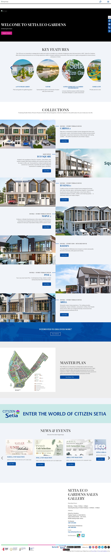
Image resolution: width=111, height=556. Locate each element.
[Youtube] (96, 548)
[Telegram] (102, 548)
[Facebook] (90, 548)
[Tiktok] (105, 548)
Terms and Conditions (102, 551)
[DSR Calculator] (109, 21)
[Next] (109, 458)
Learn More (64, 141)
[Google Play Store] (77, 547)
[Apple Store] (70, 547)
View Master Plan (70, 377)
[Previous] (2, 458)
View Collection (55, 333)
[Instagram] (93, 548)
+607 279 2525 (72, 523)
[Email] (109, 24)
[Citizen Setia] (109, 17)
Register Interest (7, 33)
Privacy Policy (94, 551)
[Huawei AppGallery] (66, 549)
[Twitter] (108, 548)
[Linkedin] (99, 548)
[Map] (109, 31)
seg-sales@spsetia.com (75, 532)
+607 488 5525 (72, 527)
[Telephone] (109, 27)
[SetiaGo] (63, 547)
